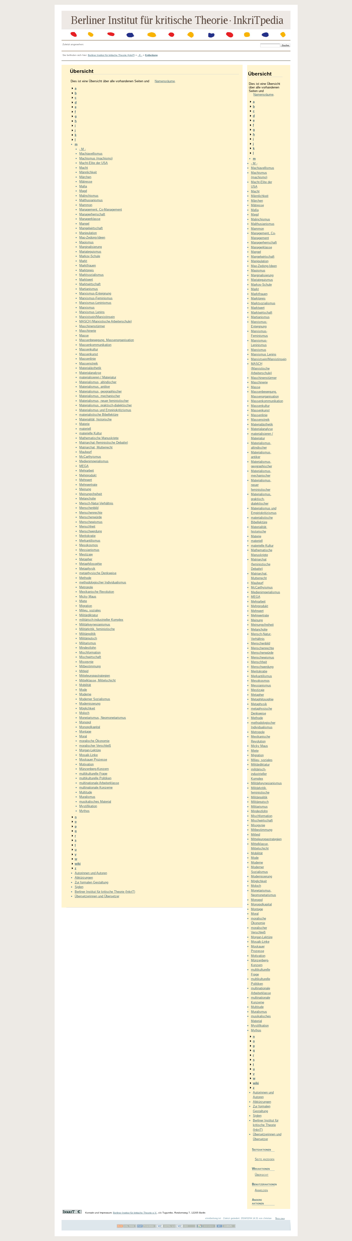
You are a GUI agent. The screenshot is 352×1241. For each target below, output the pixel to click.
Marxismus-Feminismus (96, 298)
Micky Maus (87, 596)
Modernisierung (89, 703)
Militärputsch (88, 638)
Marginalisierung (90, 247)
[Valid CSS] (186, 1227)
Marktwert (86, 279)
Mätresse (85, 181)
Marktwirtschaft (90, 284)
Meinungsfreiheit (90, 494)
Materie (84, 424)
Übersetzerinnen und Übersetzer (97, 896)
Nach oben (280, 1218)
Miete (83, 601)
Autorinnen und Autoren (91, 873)
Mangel (84, 223)
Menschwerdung (90, 531)
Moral (83, 736)
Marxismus (87, 307)
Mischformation (90, 652)
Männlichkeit (88, 172)
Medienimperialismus (93, 461)
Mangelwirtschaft (91, 228)
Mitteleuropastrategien (94, 675)
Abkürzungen (84, 877)
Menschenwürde (90, 517)
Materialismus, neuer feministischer (104, 401)
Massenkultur (88, 349)
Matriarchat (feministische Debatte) (103, 442)
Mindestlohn (87, 647)
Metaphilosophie (90, 564)
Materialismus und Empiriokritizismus (105, 410)
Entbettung (151, 55)
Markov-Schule (89, 256)
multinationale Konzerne (96, 787)
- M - (82, 149)
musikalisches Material (95, 801)
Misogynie (86, 662)
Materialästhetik (90, 368)
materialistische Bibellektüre (98, 414)
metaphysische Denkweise (97, 573)
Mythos (84, 811)
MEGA (84, 466)
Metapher (85, 559)
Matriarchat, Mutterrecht (96, 447)
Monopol (85, 722)
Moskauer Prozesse (93, 759)
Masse (84, 335)
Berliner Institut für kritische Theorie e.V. (135, 1212)
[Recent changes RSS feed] (126, 1227)
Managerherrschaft (92, 214)
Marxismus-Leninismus (95, 303)
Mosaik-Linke (88, 755)
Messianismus (89, 550)
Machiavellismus (90, 153)
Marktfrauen (87, 265)
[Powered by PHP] (146, 1227)
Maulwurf (85, 452)
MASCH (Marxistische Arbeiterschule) (105, 321)
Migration (85, 606)
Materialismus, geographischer (100, 391)
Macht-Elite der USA (93, 163)
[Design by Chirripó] (225, 1227)
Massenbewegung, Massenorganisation (106, 340)
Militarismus (87, 643)
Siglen (79, 887)
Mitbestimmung (90, 666)
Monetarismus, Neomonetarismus (102, 717)
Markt (83, 261)
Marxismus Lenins (92, 312)
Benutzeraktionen (263, 1184)
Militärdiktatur (88, 615)
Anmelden (261, 1190)
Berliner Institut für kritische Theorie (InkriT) (111, 55)
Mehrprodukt (88, 475)
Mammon (85, 205)
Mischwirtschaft (90, 657)
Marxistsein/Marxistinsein (97, 317)
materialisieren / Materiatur (97, 377)
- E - (140, 55)
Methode (85, 578)
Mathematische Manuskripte (99, 438)
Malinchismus (88, 195)
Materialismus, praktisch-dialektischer (105, 405)
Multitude (85, 792)
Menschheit (87, 526)
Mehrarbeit (86, 470)
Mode (83, 689)
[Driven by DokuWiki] (206, 1227)
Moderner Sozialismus (94, 699)
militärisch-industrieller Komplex (101, 619)
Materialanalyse (90, 373)
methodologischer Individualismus (102, 582)
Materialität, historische (95, 419)
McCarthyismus (90, 456)
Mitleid (83, 671)
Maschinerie (87, 330)
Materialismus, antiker (94, 386)
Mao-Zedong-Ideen (92, 237)
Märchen (85, 177)
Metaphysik (87, 568)
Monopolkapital (89, 727)
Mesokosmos (88, 545)
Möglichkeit (87, 708)
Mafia (83, 186)
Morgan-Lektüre (90, 750)
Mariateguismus (90, 251)
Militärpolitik (87, 634)
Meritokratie (87, 536)
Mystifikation (88, 806)
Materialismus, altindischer (97, 382)
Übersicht (261, 1174)
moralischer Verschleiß (95, 745)
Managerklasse (89, 219)
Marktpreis (86, 270)
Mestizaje (86, 554)
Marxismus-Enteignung (95, 293)
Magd (83, 191)
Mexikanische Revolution (96, 591)
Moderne (85, 694)
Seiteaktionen (261, 1149)
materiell (85, 428)
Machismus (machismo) (96, 158)
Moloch (84, 713)
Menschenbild (88, 508)
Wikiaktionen (261, 1168)
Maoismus (86, 242)
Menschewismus (90, 522)
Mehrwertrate (88, 484)
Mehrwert (85, 480)
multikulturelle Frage (93, 773)
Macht (83, 167)
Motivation (86, 764)
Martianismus (88, 289)
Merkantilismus (89, 540)
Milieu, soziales (90, 610)
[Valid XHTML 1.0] (166, 1227)
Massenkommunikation (95, 345)
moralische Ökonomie (94, 741)
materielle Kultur (90, 433)
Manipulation (88, 233)
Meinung (85, 489)
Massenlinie (87, 358)
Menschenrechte (90, 512)
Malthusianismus (91, 200)
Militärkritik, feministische (97, 629)
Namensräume (165, 81)
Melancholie (87, 498)
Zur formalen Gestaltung (91, 882)
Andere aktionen (258, 1201)
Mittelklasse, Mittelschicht (97, 680)
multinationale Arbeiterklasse (99, 783)
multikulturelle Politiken (95, 778)
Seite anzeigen (264, 1159)
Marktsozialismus (91, 275)
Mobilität (85, 685)
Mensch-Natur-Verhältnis (96, 503)
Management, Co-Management (100, 209)
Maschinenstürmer (92, 326)
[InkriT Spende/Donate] (72, 1212)
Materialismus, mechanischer (99, 396)
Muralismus (87, 797)
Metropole (86, 587)
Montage (85, 731)
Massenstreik (88, 363)
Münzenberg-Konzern (94, 769)
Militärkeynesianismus (94, 624)
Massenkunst (88, 354)
